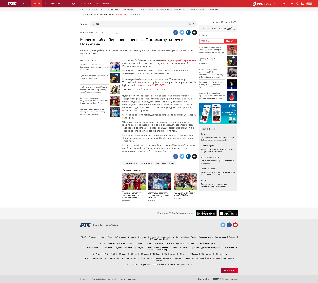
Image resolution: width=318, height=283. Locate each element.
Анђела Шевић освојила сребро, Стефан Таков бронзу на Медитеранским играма (212, 95)
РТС (97, 3)
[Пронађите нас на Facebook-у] (229, 224)
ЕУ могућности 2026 (159, 239)
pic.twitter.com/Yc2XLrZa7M (151, 85)
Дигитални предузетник (211, 248)
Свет (110, 237)
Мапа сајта (229, 270)
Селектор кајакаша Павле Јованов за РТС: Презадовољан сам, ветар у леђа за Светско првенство (211, 73)
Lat (283, 3)
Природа (195, 248)
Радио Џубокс (198, 258)
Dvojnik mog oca (207, 145)
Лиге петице (121, 15)
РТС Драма (144, 254)
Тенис (101, 9)
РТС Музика (206, 254)
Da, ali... (204, 134)
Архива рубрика (213, 9)
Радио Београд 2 (116, 258)
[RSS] (302, 3)
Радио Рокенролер (182, 258)
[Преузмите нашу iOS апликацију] (228, 213)
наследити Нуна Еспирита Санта (179, 60)
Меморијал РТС (181, 9)
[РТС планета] (264, 3)
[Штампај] (194, 32)
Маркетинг (145, 264)
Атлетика (140, 9)
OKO (45, 3)
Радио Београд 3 (133, 258)
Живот (95, 248)
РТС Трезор (193, 254)
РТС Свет (122, 254)
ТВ (66, 3)
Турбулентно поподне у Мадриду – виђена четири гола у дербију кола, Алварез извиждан (94, 89)
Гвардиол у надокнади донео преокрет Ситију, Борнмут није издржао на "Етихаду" (93, 111)
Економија (152, 237)
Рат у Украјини (182, 237)
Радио (74, 3)
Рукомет (118, 9)
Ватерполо (129, 9)
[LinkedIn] (188, 32)
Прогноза (206, 28)
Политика (93, 237)
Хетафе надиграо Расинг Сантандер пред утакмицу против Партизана (94, 67)
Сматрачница (220, 237)
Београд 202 (148, 258)
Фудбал (83, 9)
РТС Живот (156, 254)
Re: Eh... (204, 180)
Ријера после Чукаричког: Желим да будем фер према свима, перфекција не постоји (211, 49)
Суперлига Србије (107, 15)
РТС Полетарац (220, 254)
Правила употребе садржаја (113, 279)
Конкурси (170, 264)
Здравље (166, 248)
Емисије (86, 3)
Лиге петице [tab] (88, 60)
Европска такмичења (89, 15)
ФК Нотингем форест (165, 163)
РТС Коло (181, 254)
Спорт (36, 3)
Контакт (135, 264)
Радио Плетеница (163, 258)
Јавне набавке (158, 264)
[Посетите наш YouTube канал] (235, 224)
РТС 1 (98, 254)
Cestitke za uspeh (208, 169)
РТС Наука (132, 254)
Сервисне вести (206, 237)
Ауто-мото (150, 9)
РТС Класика (169, 254)
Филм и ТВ (176, 248)
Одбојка (109, 9)
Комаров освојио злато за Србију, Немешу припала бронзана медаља (210, 84)
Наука (186, 248)
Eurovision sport (197, 9)
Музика (119, 248)
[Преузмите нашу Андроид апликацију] (206, 213)
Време (194, 237)
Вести (26, 3)
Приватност (85, 279)
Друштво (142, 237)
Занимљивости (106, 248)
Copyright (96, 279)
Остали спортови (164, 9)
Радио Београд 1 (99, 258)
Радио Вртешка (213, 258)
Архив (159, 260)
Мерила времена (167, 237)
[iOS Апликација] (218, 113)
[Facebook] (175, 32)
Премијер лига (130, 163)
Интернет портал (184, 264)
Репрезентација (134, 15)
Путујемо (140, 248)
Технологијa (129, 248)
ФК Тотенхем (146, 163)
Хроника (132, 237)
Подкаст (232, 237)
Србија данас (120, 237)
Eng (291, 3)
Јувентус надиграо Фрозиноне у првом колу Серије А (94, 77)
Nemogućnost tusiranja (210, 157)
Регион (102, 237)
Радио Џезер (228, 258)
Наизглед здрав (162, 249)
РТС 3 (112, 254)
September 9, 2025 (158, 89)
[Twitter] (181, 32)
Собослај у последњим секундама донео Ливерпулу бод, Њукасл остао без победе (94, 100)
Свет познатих (153, 248)
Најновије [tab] (204, 35)
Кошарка (93, 9)
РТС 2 (105, 254)
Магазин (56, 3)
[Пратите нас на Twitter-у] (222, 224)
